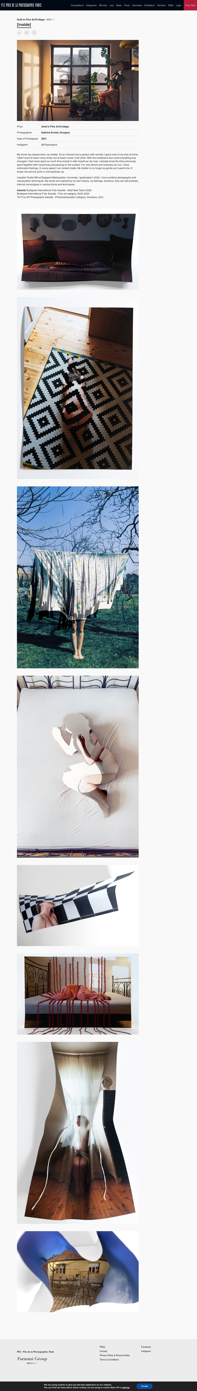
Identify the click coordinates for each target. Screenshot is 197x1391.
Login (178, 5)
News (119, 5)
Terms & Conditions (109, 1359)
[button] (19, 32)
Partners (161, 5)
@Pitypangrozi (49, 144)
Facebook (146, 1346)
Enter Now (190, 5)
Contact (103, 1351)
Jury (112, 5)
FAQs (170, 5)
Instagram (146, 1351)
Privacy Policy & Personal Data (115, 1355)
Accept (144, 1386)
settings (126, 1387)
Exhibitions (149, 5)
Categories (91, 5)
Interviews (137, 5)
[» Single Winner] (21, 5)
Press (127, 5)
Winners (103, 5)
